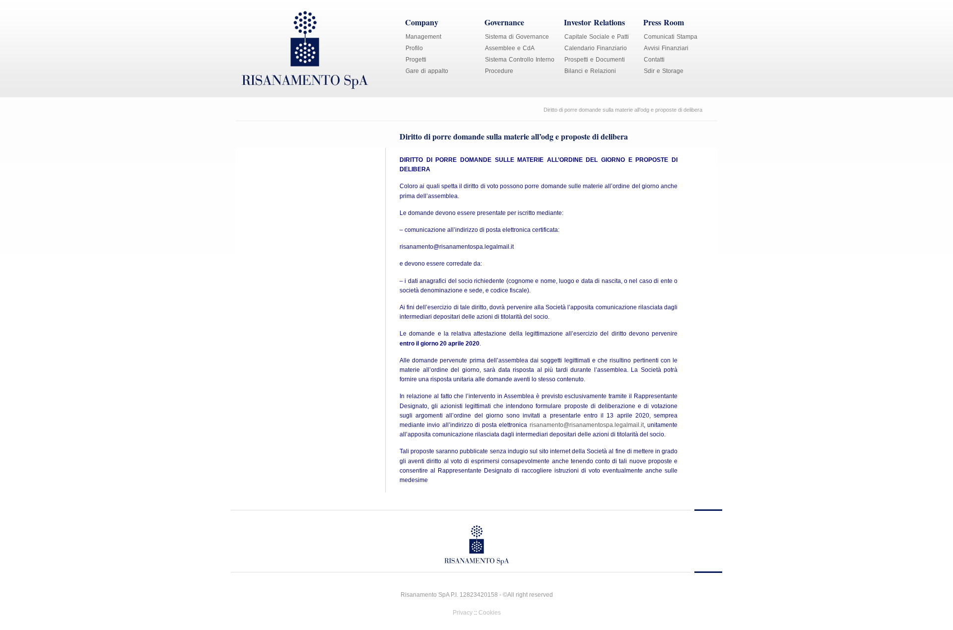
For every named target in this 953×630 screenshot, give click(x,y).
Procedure (499, 71)
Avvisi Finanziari (666, 48)
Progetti (416, 59)
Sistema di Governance (517, 36)
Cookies (489, 612)
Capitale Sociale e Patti (596, 36)
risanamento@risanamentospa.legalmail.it (587, 424)
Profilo (414, 48)
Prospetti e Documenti (594, 59)
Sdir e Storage (663, 71)
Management (423, 36)
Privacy (463, 612)
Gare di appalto (427, 71)
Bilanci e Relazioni (590, 71)
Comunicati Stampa (670, 36)
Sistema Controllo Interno (519, 59)
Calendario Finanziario (595, 48)
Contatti (654, 59)
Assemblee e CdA (510, 48)
